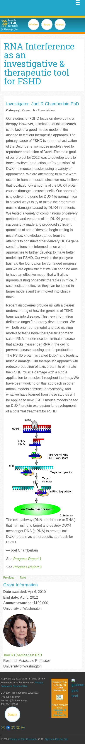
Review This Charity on (60, 686)
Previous (8, 577)
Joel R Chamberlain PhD (22, 655)
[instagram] (18, 727)
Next (23, 577)
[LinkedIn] (8, 727)
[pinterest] (13, 727)
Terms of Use (20, 686)
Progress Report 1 (27, 559)
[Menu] (78, 2)
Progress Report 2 (27, 567)
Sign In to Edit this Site (56, 739)
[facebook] (3, 727)
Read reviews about (60, 710)
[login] (23, 727)
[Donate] (12, 714)
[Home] (9, 23)
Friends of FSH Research (23, 739)
